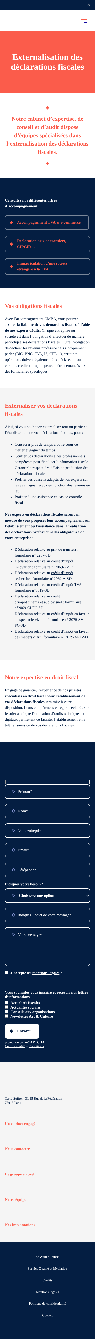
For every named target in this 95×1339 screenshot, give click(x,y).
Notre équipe (15, 1200)
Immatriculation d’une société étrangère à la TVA (42, 266)
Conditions (36, 1046)
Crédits (47, 1280)
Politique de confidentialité (47, 1304)
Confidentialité (15, 1046)
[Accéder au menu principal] (83, 19)
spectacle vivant (32, 620)
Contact (47, 1315)
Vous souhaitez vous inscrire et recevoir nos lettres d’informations (46, 994)
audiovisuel (53, 602)
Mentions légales (47, 1292)
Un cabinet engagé (20, 1124)
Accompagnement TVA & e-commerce (49, 222)
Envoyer (24, 1031)
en (88, 5)
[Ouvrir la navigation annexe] (8, 5)
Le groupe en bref (20, 1174)
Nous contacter (17, 1149)
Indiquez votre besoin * (24, 884)
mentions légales (46, 973)
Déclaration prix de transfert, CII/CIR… (41, 244)
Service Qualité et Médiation (47, 1269)
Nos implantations (20, 1225)
